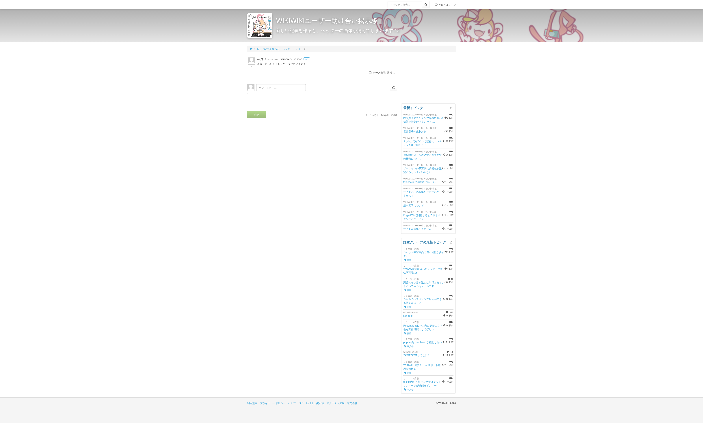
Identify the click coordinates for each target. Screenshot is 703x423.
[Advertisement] (428, 79)
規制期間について (413, 205)
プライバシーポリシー (273, 403)
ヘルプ (292, 403)
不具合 (410, 346)
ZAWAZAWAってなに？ (416, 355)
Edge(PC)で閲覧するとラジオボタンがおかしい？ (421, 217)
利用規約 (252, 403)
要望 (408, 259)
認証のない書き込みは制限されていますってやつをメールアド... (423, 284)
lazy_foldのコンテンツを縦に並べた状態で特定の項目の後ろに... (423, 119)
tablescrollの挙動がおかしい (419, 182)
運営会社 (352, 403)
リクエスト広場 (336, 403)
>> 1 (307, 59)
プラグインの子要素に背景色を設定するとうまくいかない (422, 170)
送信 (256, 114)
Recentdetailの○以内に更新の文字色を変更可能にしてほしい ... (422, 327)
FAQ (301, 403)
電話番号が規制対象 (414, 131)
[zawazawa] (261, 4)
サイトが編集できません (417, 229)
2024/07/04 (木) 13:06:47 (291, 59)
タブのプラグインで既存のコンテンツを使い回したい (422, 143)
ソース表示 (379, 72)
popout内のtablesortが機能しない (422, 342)
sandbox (408, 315)
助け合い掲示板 (315, 403)
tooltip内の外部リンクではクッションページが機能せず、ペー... (422, 383)
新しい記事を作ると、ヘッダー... (275, 49)
